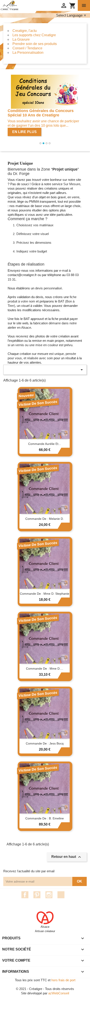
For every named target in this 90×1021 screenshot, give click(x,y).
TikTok (60, 894)
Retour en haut (66, 857)
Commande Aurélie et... (44, 444)
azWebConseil (58, 993)
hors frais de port (63, 980)
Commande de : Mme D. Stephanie (44, 593)
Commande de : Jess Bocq (45, 743)
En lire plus (24, 132)
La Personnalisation (27, 52)
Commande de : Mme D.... (44, 668)
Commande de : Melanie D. (44, 518)
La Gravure (21, 39)
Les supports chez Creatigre (34, 35)
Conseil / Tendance (27, 48)
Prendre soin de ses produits (34, 44)
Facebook (24, 894)
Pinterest (36, 894)
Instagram (48, 894)
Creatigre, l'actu (24, 31)
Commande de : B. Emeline (44, 818)
